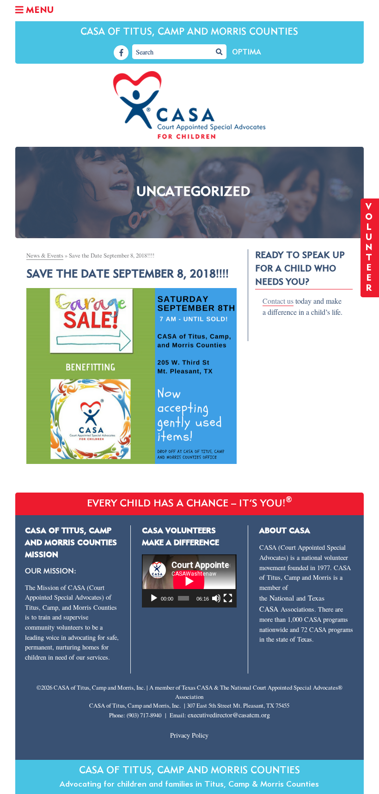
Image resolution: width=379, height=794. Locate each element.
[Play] (154, 598)
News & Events (44, 255)
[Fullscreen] (227, 598)
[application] (189, 581)
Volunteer (370, 248)
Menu (38, 10)
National (282, 597)
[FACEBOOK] (121, 52)
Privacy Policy (189, 735)
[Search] (219, 51)
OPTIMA (246, 52)
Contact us (278, 301)
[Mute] (216, 598)
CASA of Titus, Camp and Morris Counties (189, 32)
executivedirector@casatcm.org (229, 714)
